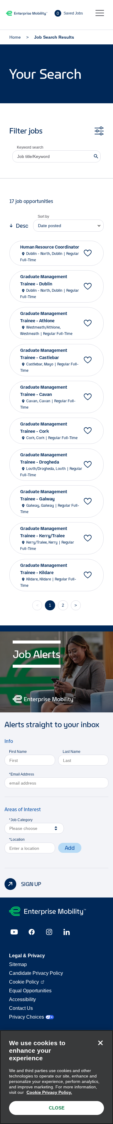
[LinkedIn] (66, 932)
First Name (18, 752)
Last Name (71, 752)
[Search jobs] (96, 156)
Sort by (43, 216)
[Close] (100, 1042)
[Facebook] (32, 932)
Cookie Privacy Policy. (49, 1092)
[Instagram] (49, 932)
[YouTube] (14, 932)
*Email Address (21, 774)
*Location (17, 839)
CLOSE (56, 1107)
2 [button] (63, 605)
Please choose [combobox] (23, 828)
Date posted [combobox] (49, 225)
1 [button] (50, 605)
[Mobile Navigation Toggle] (100, 13)
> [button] (75, 605)
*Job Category (21, 820)
